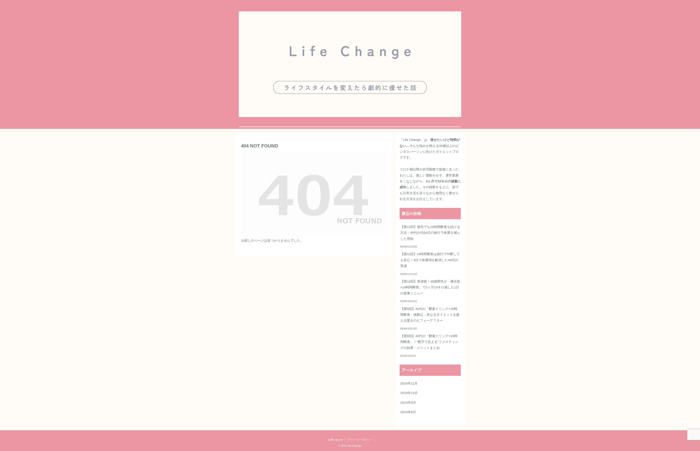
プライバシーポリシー (359, 439)
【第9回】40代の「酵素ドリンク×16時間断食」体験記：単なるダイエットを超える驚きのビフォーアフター (429, 315)
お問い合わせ (335, 439)
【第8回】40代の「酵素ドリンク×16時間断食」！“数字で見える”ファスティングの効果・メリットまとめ (429, 342)
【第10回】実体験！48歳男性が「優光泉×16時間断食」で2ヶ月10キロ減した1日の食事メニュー (430, 287)
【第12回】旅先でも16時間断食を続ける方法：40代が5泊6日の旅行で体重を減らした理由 (430, 233)
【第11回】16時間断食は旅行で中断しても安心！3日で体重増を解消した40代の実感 (430, 260)
